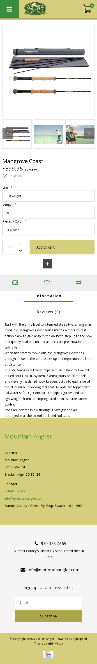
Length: (9, 204)
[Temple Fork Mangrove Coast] (48, 71)
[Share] (47, 263)
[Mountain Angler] (44, 9)
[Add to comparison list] (80, 283)
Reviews (48, 311)
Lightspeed (80, 639)
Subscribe (48, 616)
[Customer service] (16, 283)
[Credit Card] (48, 654)
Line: (7, 187)
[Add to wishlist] (48, 283)
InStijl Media (55, 643)
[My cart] (87, 8)
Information (49, 295)
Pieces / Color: (14, 221)
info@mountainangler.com (24, 498)
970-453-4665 (15, 491)
